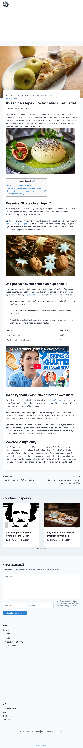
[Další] (76, 525)
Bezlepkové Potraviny (13, 642)
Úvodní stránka (9, 709)
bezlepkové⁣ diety (53, 400)
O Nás (5, 716)
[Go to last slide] (6, 525)
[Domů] (7, 95)
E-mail (33, 606)
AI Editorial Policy (41, 745)
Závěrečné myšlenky (15, 194)
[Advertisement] (41, 25)
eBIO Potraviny (13, 108)
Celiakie (9, 99)
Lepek (16, 99)
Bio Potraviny (10, 645)
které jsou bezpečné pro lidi (18, 224)
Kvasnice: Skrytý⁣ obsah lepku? (19, 185)
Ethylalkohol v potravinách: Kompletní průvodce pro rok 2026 (64, 480)
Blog (4, 712)
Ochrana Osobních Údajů (52, 731)
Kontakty (6, 720)
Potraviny (7, 638)
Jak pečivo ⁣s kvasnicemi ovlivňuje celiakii (24, 188)
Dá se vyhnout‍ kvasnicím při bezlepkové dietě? (26, 191)
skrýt (32, 181)
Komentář (8, 576)
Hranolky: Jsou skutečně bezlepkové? (19, 478)
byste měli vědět (34, 295)
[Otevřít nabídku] (78, 4)
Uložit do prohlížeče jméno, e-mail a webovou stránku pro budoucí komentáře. (68, 603)
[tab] (37, 548)
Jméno (7, 606)
